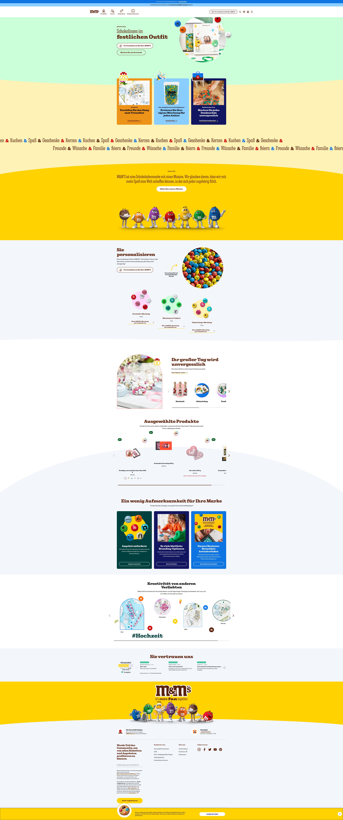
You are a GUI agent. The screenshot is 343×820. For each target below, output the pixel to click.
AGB (155, 751)
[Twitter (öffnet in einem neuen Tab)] (209, 749)
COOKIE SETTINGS (212, 814)
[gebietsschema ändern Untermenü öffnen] (244, 12)
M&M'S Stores (130, 733)
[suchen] (240, 12)
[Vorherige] (169, 391)
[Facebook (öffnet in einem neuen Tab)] (204, 749)
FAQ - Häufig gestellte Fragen (163, 754)
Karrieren (182, 751)
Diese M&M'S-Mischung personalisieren (140, 322)
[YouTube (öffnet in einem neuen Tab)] (215, 749)
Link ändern (133, 793)
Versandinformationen (161, 749)
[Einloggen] (248, 12)
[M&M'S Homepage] (94, 11)
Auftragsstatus (159, 757)
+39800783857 (205, 732)
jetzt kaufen (170, 120)
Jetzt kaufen (182, 1)
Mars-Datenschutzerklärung (126, 773)
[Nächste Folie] (228, 455)
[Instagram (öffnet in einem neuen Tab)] (199, 749)
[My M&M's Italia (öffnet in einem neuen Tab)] (220, 749)
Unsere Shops (183, 749)
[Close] (340, 814)
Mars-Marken (132, 788)
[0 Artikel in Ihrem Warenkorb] (252, 12)
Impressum (182, 754)
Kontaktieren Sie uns (161, 760)
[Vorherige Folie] (115, 455)
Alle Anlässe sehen (178, 372)
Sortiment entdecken (207, 120)
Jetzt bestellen (133, 120)
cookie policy (155, 814)
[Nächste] (228, 391)
